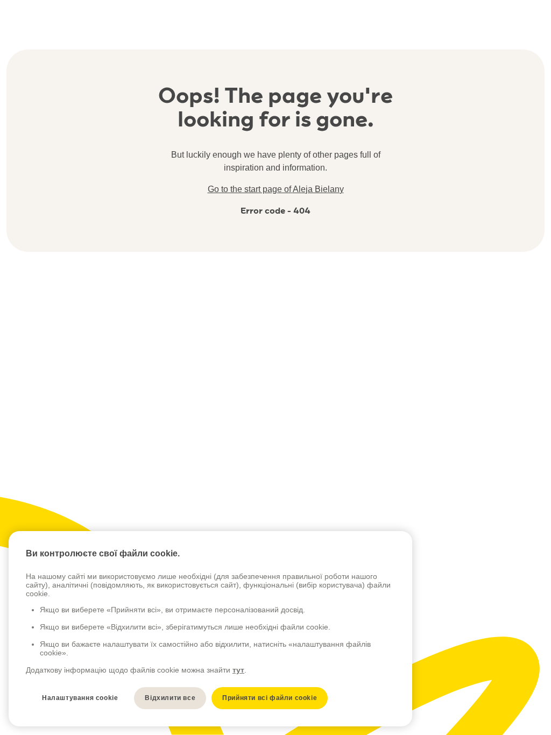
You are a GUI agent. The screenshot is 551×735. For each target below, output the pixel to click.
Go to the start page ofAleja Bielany (276, 189)
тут (238, 670)
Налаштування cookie (80, 698)
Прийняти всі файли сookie (269, 698)
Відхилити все (170, 698)
